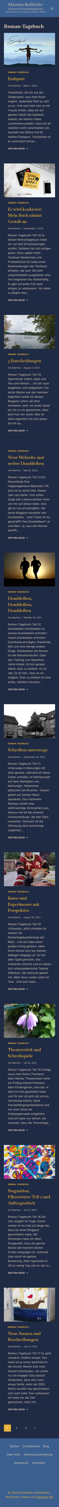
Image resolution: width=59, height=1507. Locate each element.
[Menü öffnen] (52, 8)
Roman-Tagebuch (18, 72)
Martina (16, 85)
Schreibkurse (31, 1446)
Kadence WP (44, 1497)
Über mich (13, 1454)
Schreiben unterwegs (28, 749)
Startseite (38, 1462)
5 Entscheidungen (24, 360)
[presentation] (29, 50)
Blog (46, 1446)
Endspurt (16, 78)
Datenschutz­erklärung (38, 1454)
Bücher (14, 1446)
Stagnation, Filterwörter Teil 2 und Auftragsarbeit (29, 1197)
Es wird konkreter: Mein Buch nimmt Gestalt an (25, 215)
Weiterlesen (18, 148)
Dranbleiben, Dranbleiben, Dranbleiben (20, 604)
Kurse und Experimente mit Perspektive (23, 904)
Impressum (21, 1462)
